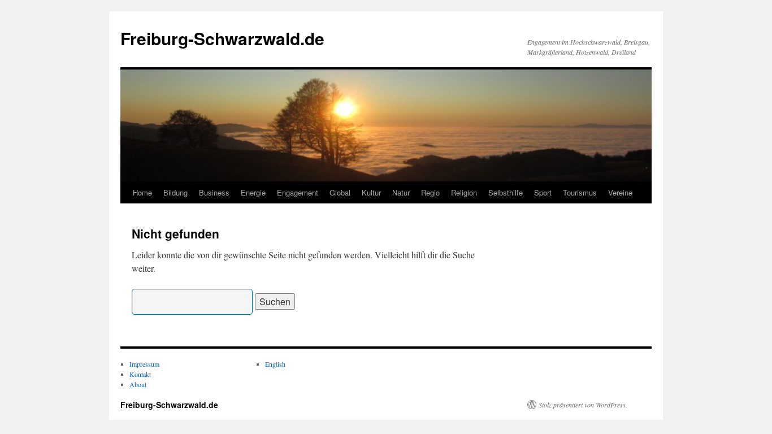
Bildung (175, 192)
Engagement (297, 192)
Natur (401, 192)
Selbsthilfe (505, 192)
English (275, 363)
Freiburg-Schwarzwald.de (222, 38)
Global (339, 192)
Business (214, 192)
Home (142, 192)
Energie (253, 192)
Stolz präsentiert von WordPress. (583, 404)
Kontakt (140, 374)
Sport (543, 192)
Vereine (620, 192)
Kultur (371, 192)
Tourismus (580, 192)
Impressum (144, 363)
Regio (430, 192)
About (137, 384)
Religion (464, 192)
